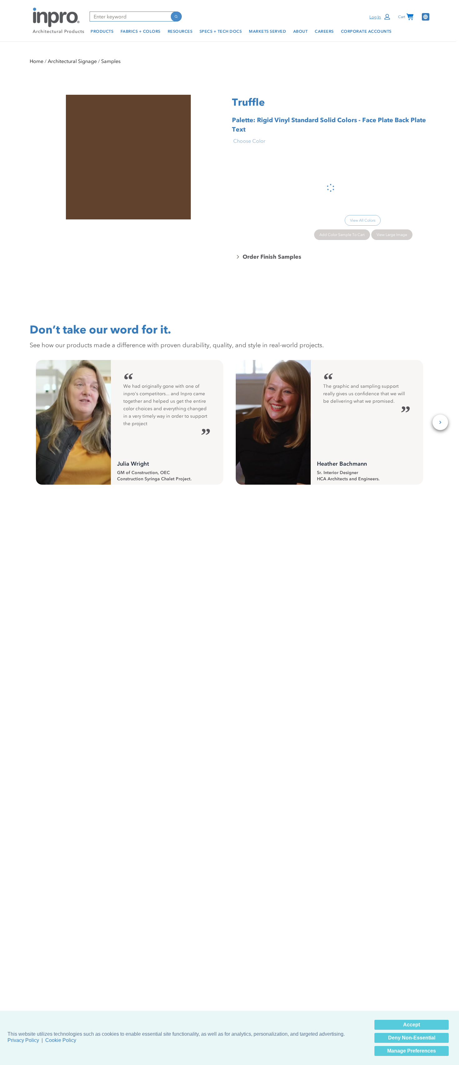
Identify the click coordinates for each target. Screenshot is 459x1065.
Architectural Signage (72, 61)
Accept (411, 1024)
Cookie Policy (60, 1040)
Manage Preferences (411, 1050)
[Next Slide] (440, 422)
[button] (380, 17)
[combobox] (130, 16)
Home (36, 61)
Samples (111, 61)
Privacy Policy (23, 1040)
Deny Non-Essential (411, 1037)
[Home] (57, 20)
